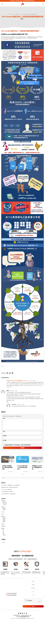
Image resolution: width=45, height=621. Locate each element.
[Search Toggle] (43, 4)
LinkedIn (12, 373)
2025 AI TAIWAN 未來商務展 (6, 489)
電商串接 (2, 528)
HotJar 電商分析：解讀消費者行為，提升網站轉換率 (10, 485)
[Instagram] (24, 613)
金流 (3, 529)
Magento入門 (5, 503)
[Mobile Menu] (2, 4)
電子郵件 (5, 435)
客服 (3, 532)
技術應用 (2, 516)
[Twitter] (26, 613)
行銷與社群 (3, 526)
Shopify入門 (4, 504)
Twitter (10, 373)
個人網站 (4, 440)
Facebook (7, 373)
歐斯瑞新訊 (4, 508)
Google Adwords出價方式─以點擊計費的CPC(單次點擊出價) (37, 467)
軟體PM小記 (4, 517)
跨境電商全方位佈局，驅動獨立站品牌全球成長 (9, 487)
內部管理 (4, 534)
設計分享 (2, 523)
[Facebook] (22, 613)
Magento (3, 511)
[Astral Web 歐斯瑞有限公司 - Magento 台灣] (22, 4)
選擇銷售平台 (5, 502)
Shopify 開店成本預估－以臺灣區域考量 (8, 493)
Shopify (2, 514)
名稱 (4, 431)
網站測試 (4, 521)
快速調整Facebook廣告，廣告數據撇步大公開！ (7, 467)
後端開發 (4, 520)
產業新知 (4, 509)
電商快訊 (2, 506)
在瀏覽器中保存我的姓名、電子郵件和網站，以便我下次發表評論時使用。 (17, 445)
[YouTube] (20, 613)
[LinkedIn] (19, 613)
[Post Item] (7, 460)
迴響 (4, 418)
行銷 (3, 533)
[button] (22, 474)
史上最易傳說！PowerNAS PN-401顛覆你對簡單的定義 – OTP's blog (16, 380)
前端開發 (4, 519)
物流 (3, 531)
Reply (34, 380)
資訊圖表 (6, 39)
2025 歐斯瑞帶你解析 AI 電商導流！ (7, 491)
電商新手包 (3, 500)
